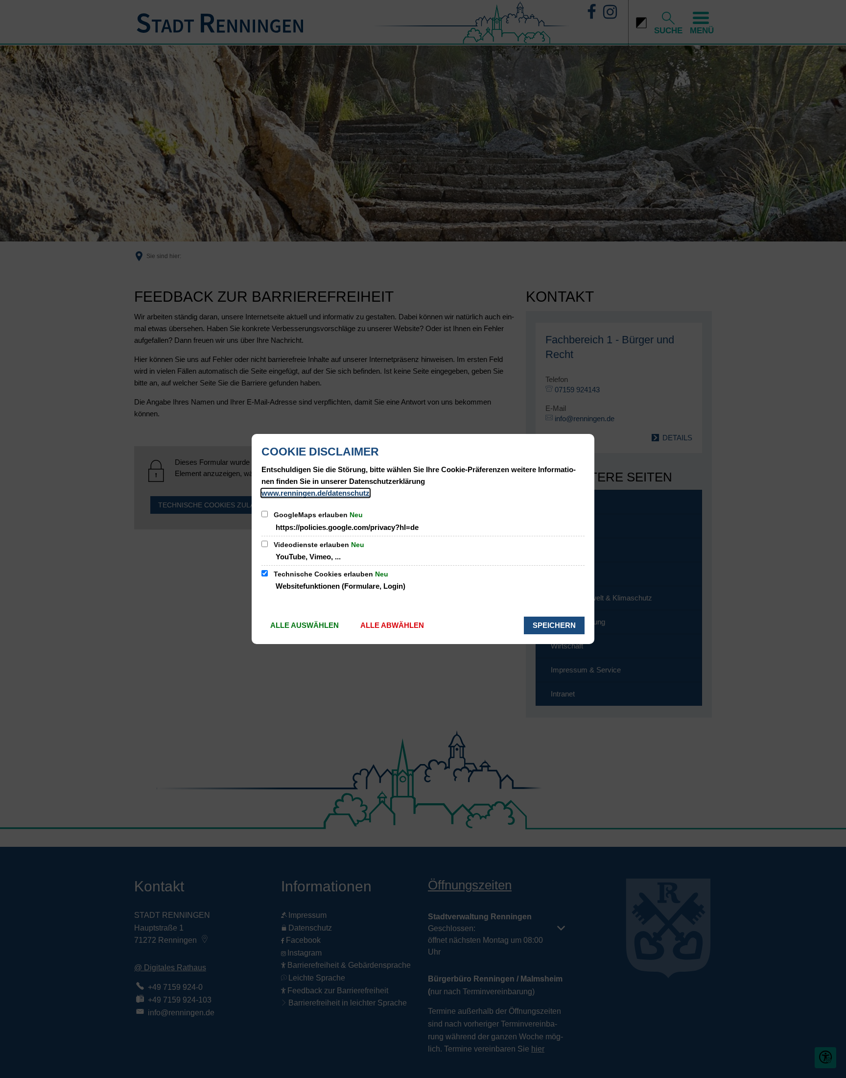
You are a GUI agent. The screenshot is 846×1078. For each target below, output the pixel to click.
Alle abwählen (392, 625)
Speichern (554, 625)
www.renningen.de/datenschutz (315, 493)
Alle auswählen (304, 625)
